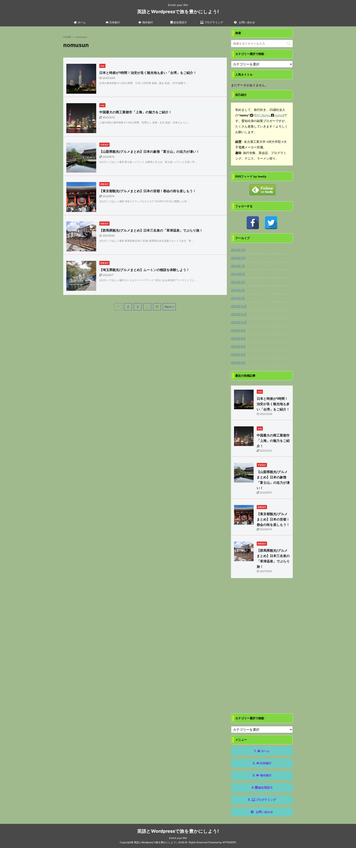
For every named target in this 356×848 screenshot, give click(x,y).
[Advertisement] (262, 650)
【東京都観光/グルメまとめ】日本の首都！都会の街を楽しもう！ (147, 191)
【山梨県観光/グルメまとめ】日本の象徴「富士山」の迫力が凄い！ (149, 151)
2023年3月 (238, 250)
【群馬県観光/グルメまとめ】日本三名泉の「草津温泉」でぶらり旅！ (151, 230)
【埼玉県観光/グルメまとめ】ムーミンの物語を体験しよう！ (144, 270)
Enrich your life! (178, 838)
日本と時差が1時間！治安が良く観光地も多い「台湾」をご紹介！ (148, 73)
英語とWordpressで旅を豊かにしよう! (178, 11)
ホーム (81, 22)
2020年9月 (238, 330)
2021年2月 (238, 290)
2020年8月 (238, 338)
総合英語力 (180, 22)
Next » (169, 307)
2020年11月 (239, 314)
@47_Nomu (262, 115)
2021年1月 (238, 298)
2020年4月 (238, 362)
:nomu (278, 115)
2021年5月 (238, 274)
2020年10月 (239, 322)
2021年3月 (238, 282)
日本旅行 (114, 22)
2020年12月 (239, 306)
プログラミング (213, 22)
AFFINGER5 (229, 842)
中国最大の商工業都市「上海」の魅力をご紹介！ (135, 112)
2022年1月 (238, 266)
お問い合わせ (246, 22)
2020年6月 (238, 346)
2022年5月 (238, 258)
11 (157, 307)
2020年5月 (238, 354)
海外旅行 (147, 22)
